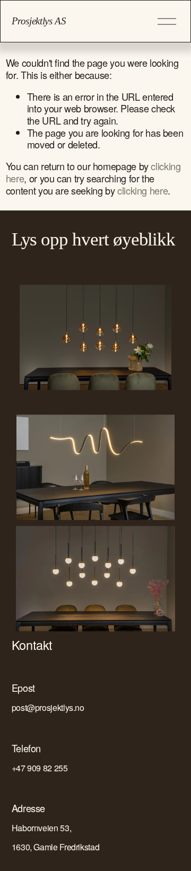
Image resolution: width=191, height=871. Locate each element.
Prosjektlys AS (39, 21)
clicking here (142, 190)
